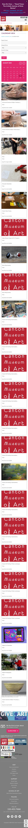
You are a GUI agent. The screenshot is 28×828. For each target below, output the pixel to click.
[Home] (3, 18)
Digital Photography (6, 672)
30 (4, 80)
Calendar (7, 36)
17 (7, 75)
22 (23, 75)
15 (23, 73)
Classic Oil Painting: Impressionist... (10, 482)
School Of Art (4, 45)
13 (17, 73)
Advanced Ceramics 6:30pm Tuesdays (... (11, 102)
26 (14, 77)
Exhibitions (14, 771)
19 (14, 75)
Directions (14, 769)
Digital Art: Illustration (7, 645)
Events (14, 775)
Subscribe (12, 731)
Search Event (4, 40)
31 (7, 80)
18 (10, 75)
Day (10, 36)
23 (4, 77)
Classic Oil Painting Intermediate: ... (10, 319)
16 (4, 75)
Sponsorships (14, 785)
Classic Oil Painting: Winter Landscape (11, 564)
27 (17, 77)
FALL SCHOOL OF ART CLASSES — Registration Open (12, 12)
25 (10, 77)
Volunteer (14, 787)
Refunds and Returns (14, 803)
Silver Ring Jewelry (6, 265)
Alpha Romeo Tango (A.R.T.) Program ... (11, 238)
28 (20, 77)
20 (17, 75)
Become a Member (14, 783)
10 (7, 73)
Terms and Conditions (14, 799)
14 (20, 73)
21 (20, 75)
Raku (3, 156)
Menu (25, 20)
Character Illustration (7, 184)
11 (10, 73)
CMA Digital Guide (14, 773)
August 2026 (7, 63)
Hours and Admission (14, 767)
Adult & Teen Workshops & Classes (14, 793)
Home (2, 36)
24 (7, 77)
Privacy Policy (14, 801)
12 (14, 73)
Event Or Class (4, 50)
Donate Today (20, 717)
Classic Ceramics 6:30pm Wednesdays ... (11, 129)
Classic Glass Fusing (6, 211)
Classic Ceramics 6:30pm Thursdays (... (11, 699)
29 (23, 77)
